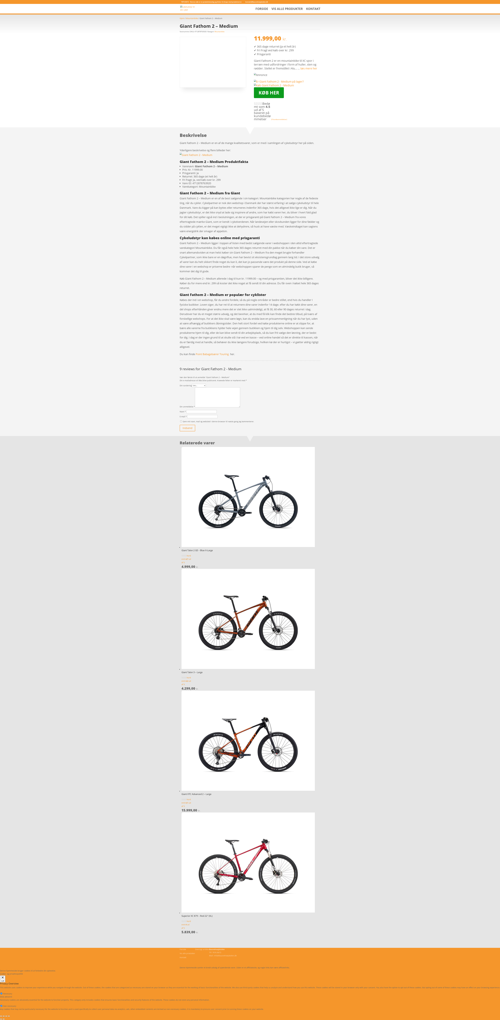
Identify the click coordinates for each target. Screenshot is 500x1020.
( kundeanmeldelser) (279, 119)
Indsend (187, 428)
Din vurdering (186, 385)
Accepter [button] (94, 970)
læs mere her (308, 68)
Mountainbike (192, 18)
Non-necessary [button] (6, 1003)
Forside (261, 9)
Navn (183, 411)
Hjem (182, 18)
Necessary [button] (4, 990)
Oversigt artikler (202, 949)
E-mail (183, 416)
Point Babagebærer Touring (212, 354)
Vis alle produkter (287, 9)
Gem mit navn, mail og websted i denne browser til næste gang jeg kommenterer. (218, 421)
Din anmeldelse (187, 406)
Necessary (7, 993)
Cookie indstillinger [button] (78, 970)
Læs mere (63, 970)
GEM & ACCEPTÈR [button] (7, 1012)
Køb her (269, 92)
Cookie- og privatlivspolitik (191, 961)
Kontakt (313, 9)
